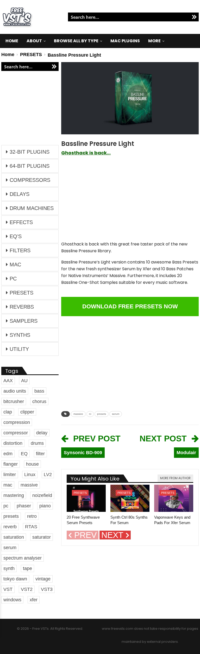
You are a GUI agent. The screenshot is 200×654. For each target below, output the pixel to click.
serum (115, 413)
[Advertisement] (130, 201)
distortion (12, 443)
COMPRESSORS (30, 180)
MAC (15, 264)
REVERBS (22, 307)
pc (5, 505)
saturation (13, 537)
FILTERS (20, 250)
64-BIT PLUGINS (29, 166)
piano (45, 505)
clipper (27, 412)
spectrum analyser (22, 558)
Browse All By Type (76, 41)
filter (40, 453)
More (154, 41)
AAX (8, 380)
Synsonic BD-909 (83, 452)
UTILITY (19, 349)
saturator (41, 537)
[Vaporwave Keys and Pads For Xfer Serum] (173, 498)
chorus (39, 401)
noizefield (42, 495)
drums (37, 443)
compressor (15, 432)
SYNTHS (20, 335)
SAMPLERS (24, 321)
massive (78, 413)
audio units (14, 391)
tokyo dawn (15, 578)
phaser (24, 505)
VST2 (27, 589)
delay (41, 432)
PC (13, 278)
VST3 (47, 589)
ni (90, 413)
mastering (13, 495)
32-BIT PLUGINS (29, 152)
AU (24, 380)
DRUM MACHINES (32, 208)
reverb (10, 526)
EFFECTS (21, 222)
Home (11, 41)
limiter (9, 474)
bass (39, 391)
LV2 (48, 474)
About (34, 41)
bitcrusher (13, 401)
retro (32, 516)
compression (16, 422)
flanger (10, 464)
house (32, 464)
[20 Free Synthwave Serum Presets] (86, 498)
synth (9, 568)
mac (7, 485)
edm (7, 453)
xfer (34, 599)
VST (7, 589)
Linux (29, 474)
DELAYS (19, 194)
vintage (43, 578)
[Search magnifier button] (194, 17)
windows (12, 599)
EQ (24, 453)
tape (27, 568)
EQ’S (16, 236)
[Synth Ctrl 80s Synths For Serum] (129, 498)
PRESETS (80, 492)
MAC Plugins (125, 41)
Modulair (186, 452)
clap (7, 412)
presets (101, 413)
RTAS (31, 526)
